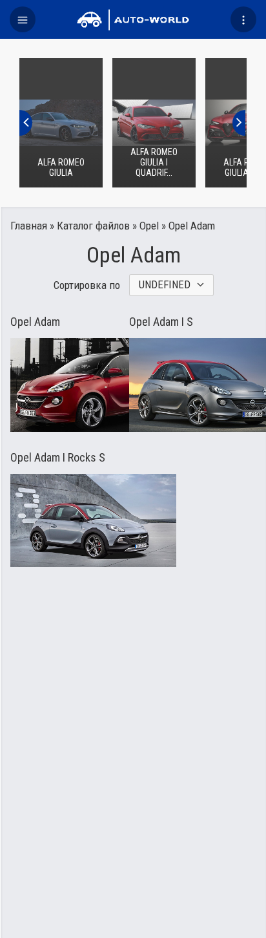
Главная (28, 225)
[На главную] (133, 19)
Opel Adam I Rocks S (57, 457)
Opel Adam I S (161, 321)
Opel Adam (35, 321)
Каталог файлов (93, 225)
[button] (23, 19)
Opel (149, 225)
